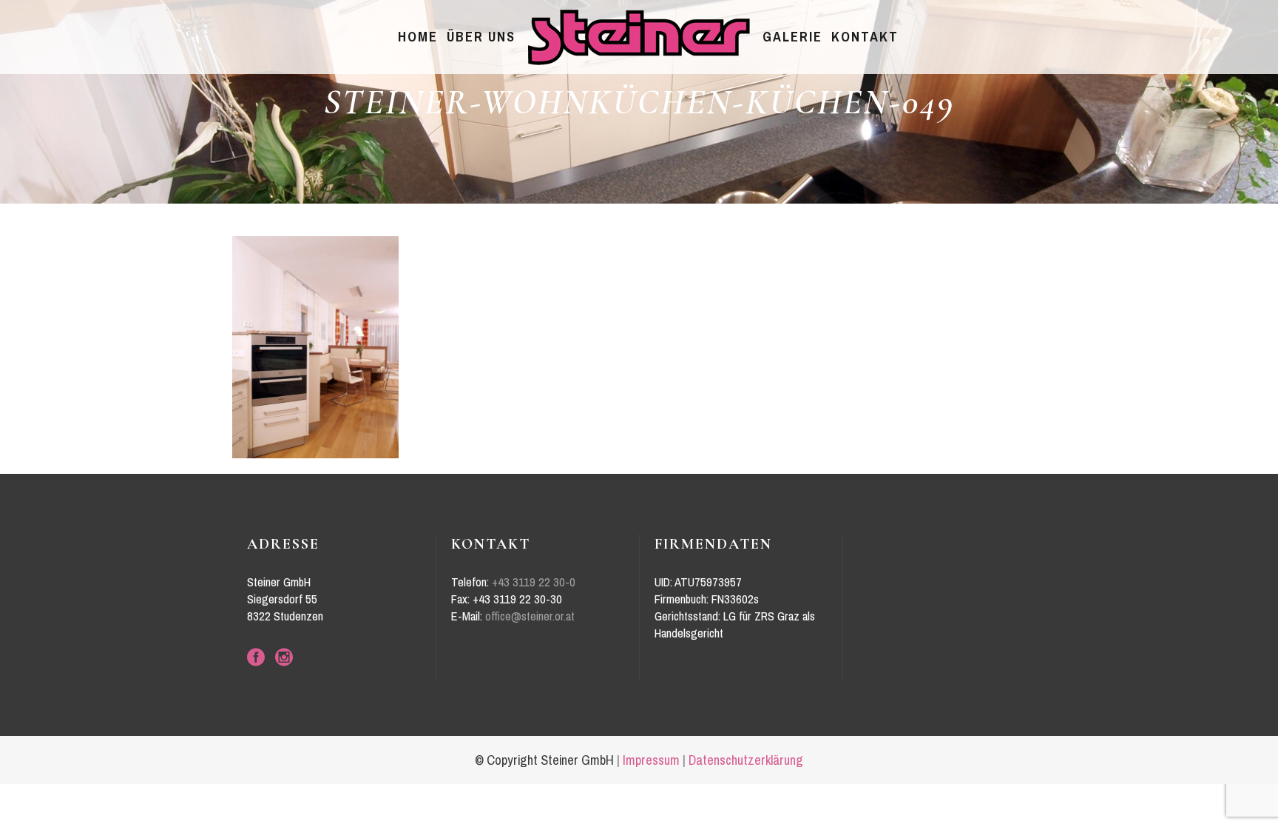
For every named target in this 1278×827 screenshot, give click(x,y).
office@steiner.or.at (530, 616)
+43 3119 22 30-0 (533, 582)
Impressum (651, 760)
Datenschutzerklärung (746, 760)
